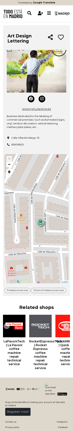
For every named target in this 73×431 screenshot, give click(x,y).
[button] (9, 172)
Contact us (10, 421)
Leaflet (64, 281)
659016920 (17, 144)
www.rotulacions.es (36, 109)
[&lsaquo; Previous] (6, 326)
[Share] (50, 37)
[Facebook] (31, 99)
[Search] (31, 13)
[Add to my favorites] (61, 37)
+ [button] (9, 158)
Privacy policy (12, 427)
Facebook (63, 427)
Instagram (62, 421)
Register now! (18, 412)
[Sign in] (40, 13)
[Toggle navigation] (49, 13)
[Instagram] (42, 99)
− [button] (9, 164)
